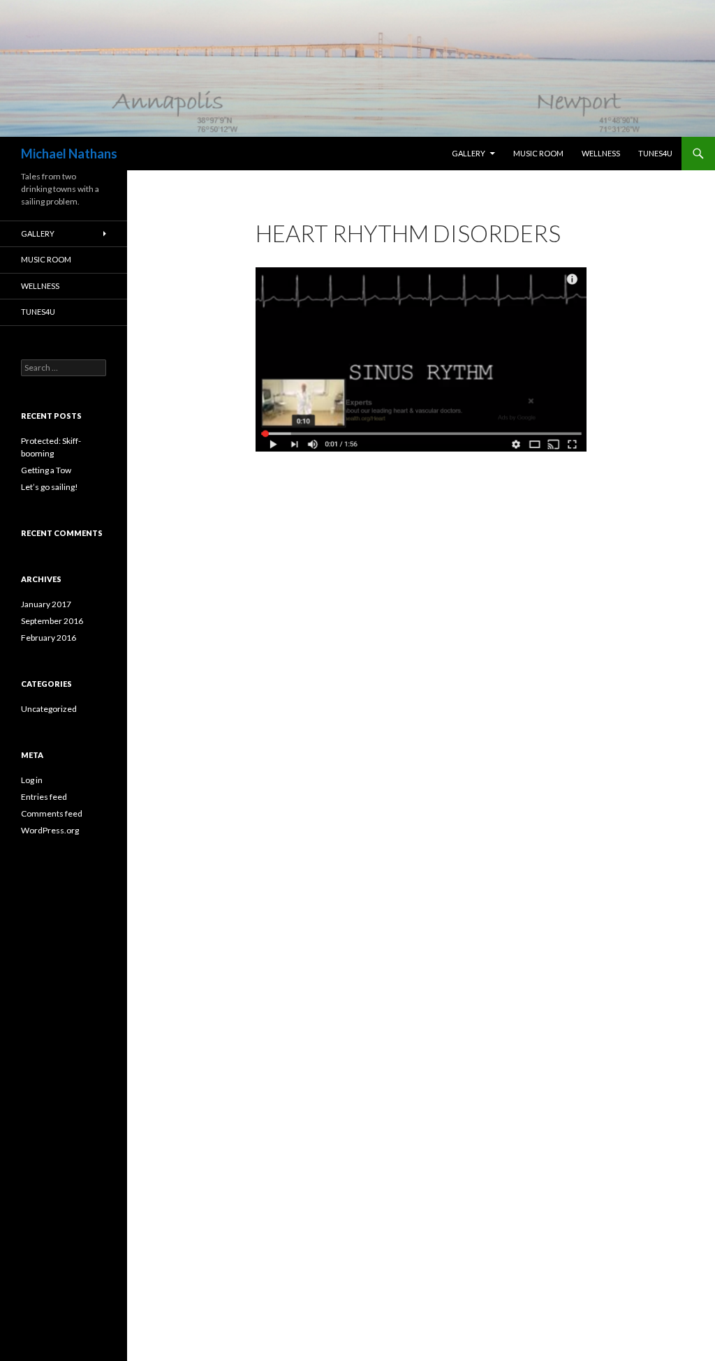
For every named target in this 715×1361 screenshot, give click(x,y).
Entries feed (44, 796)
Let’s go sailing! (49, 487)
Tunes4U (655, 153)
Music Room (538, 153)
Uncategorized (49, 709)
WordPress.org (50, 830)
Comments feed (51, 813)
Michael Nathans (69, 153)
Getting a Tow (46, 470)
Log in (32, 780)
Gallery (468, 153)
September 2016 (52, 621)
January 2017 (46, 604)
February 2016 (48, 637)
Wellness (601, 153)
